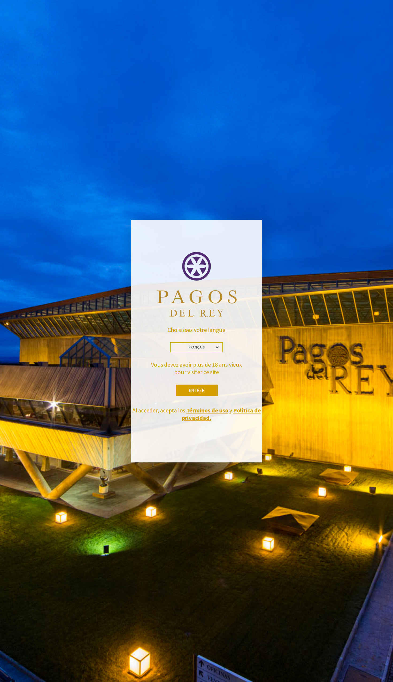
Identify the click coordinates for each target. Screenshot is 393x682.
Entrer (197, 390)
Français (196, 347)
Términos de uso (207, 410)
